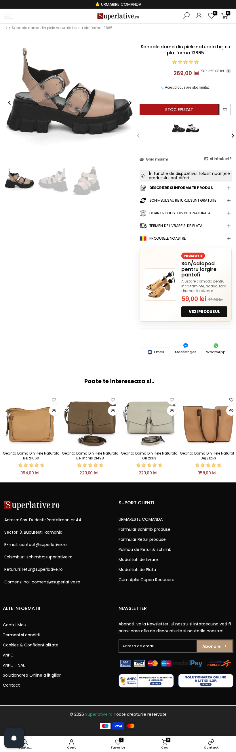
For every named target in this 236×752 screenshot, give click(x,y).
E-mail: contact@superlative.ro (35, 544)
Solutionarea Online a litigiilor (32, 675)
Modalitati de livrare (138, 559)
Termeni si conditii (21, 635)
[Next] (127, 103)
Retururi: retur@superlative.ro (33, 569)
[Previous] (12, 103)
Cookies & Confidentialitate (30, 645)
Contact (11, 685)
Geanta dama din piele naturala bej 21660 (31, 456)
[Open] (14, 738)
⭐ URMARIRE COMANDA (118, 4)
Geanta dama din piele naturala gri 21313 (149, 456)
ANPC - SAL (14, 665)
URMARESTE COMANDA (141, 519)
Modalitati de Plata (137, 569)
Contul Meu (14, 625)
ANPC (8, 655)
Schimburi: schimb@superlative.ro (38, 557)
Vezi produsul (204, 311)
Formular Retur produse (142, 539)
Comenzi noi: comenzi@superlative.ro (42, 582)
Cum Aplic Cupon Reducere (146, 580)
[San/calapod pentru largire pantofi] (160, 284)
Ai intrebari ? (221, 158)
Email (158, 352)
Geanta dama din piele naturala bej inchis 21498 (90, 456)
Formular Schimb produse (144, 529)
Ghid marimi (156, 159)
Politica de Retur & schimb (145, 549)
